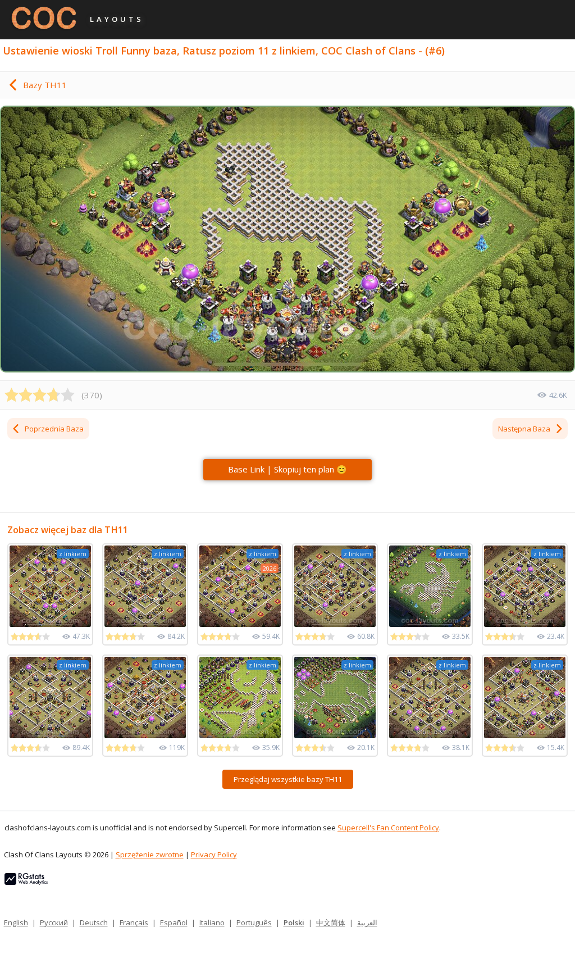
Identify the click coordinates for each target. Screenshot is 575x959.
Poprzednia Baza (54, 429)
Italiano (212, 922)
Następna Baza (524, 429)
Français (134, 922)
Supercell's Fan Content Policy (388, 827)
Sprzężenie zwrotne (150, 854)
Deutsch (94, 922)
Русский (54, 922)
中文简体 (330, 922)
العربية (367, 922)
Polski (294, 922)
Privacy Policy (214, 854)
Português (254, 922)
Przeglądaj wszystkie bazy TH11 (288, 779)
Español (174, 922)
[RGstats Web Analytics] (26, 882)
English (16, 922)
